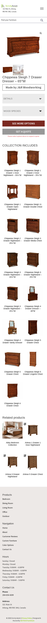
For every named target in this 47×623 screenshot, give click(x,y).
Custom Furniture (9, 540)
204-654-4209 (8, 595)
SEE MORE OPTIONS (23, 123)
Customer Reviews (10, 536)
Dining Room (7, 503)
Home (4, 528)
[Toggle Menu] (42, 8)
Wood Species (12, 111)
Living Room (7, 507)
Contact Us (7, 549)
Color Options (8, 545)
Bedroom (6, 499)
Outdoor (5, 516)
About (4, 532)
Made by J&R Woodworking (23, 87)
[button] (41, 33)
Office (4, 512)
